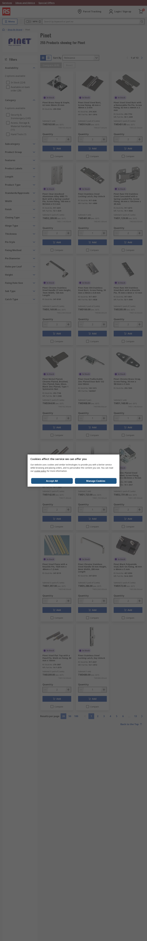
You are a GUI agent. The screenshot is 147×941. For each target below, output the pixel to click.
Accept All (52, 480)
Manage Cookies (95, 480)
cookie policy (40, 471)
